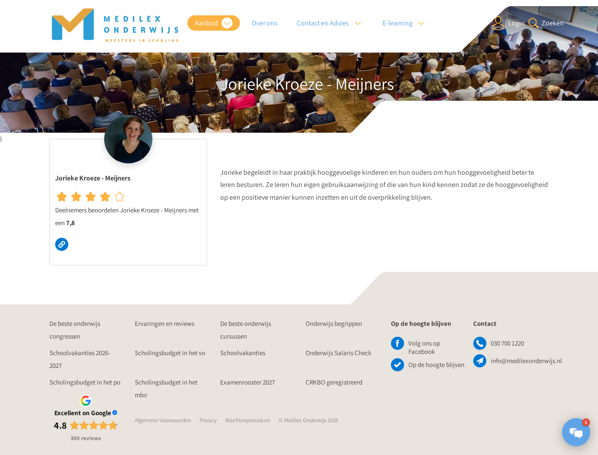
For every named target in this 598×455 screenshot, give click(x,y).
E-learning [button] (398, 23)
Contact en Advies (323, 23)
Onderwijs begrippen (334, 323)
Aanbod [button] (207, 23)
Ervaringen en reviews (164, 323)
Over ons (265, 23)
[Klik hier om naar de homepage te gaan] (115, 25)
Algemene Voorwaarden (163, 420)
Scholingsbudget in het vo (170, 353)
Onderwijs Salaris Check (338, 353)
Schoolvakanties (242, 353)
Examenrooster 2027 (247, 382)
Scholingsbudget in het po (84, 382)
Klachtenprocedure (247, 420)
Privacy (208, 420)
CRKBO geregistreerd (334, 382)
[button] (576, 432)
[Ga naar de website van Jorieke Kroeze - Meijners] (64, 244)
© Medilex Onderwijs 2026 (308, 420)
